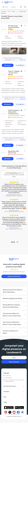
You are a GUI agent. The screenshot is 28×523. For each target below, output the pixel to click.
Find (9, 11)
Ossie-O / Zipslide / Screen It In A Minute (14, 228)
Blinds (13, 11)
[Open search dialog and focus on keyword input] (2, 7)
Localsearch (3, 11)
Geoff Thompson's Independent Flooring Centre (14, 211)
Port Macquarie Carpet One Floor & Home (14, 195)
